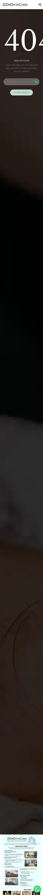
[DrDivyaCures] (15, 4)
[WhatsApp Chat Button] (37, 889)
